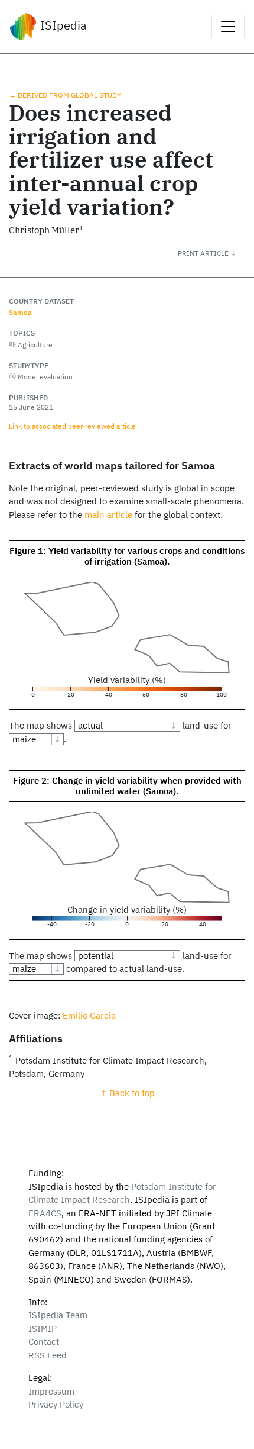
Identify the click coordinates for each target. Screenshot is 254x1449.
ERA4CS (44, 1213)
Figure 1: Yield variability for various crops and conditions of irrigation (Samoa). (127, 556)
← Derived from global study (65, 94)
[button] (216, 252)
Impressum (51, 1391)
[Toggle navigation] (228, 26)
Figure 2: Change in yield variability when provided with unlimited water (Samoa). (127, 786)
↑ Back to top (127, 1093)
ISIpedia (62, 25)
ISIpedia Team (57, 1315)
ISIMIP (42, 1328)
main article (108, 514)
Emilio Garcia (89, 1015)
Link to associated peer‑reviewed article (72, 425)
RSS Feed (47, 1355)
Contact (43, 1341)
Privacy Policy (55, 1404)
